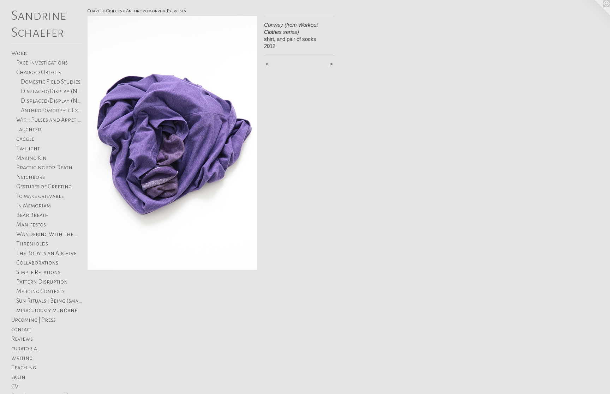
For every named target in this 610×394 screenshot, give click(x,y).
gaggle (25, 139)
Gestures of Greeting (44, 186)
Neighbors (30, 177)
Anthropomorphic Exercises (51, 110)
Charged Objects (38, 72)
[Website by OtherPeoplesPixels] (596, 14)
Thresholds (32, 244)
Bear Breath (32, 215)
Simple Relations (38, 272)
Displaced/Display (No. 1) (51, 101)
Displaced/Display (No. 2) (51, 91)
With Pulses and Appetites (49, 120)
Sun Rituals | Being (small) (49, 301)
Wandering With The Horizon (49, 234)
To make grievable (40, 196)
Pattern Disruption (42, 282)
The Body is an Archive (46, 253)
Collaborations (37, 263)
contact (21, 329)
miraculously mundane (46, 310)
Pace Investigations (42, 63)
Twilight (28, 148)
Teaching (23, 367)
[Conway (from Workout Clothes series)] (172, 143)
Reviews (22, 339)
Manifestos (31, 225)
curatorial (25, 348)
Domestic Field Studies (50, 82)
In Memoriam (33, 205)
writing (21, 358)
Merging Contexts (40, 291)
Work (19, 53)
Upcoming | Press (33, 320)
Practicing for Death (44, 167)
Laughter (28, 129)
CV (14, 386)
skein (18, 377)
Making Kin (31, 158)
